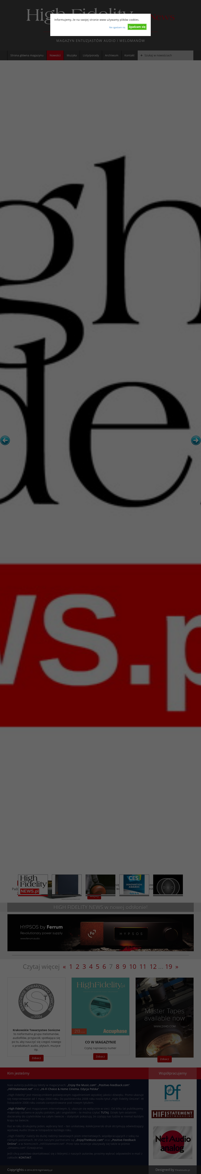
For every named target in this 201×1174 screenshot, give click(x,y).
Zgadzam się (137, 27)
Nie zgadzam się (117, 27)
